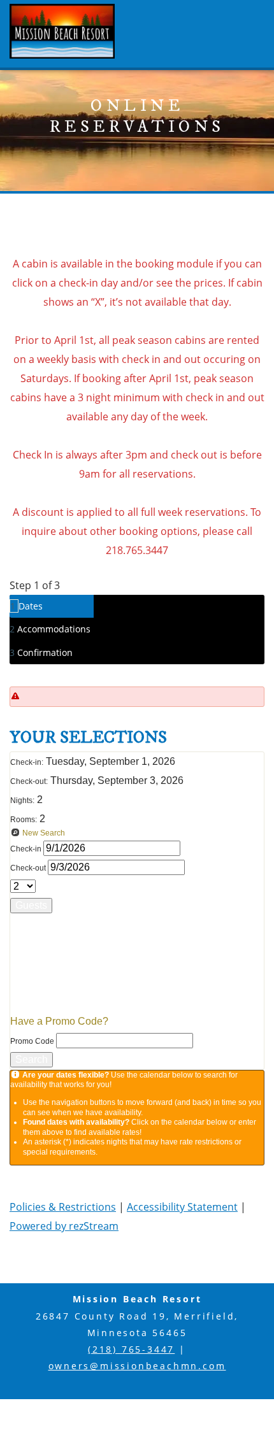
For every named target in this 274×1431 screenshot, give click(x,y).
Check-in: (26, 762)
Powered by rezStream (64, 1226)
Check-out (29, 868)
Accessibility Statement (182, 1207)
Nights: (22, 800)
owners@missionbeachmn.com (137, 1366)
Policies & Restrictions (63, 1207)
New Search (43, 833)
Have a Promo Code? (59, 1021)
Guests (31, 905)
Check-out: (29, 781)
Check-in (26, 848)
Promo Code (33, 1041)
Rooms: (23, 819)
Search (31, 1059)
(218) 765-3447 (131, 1349)
